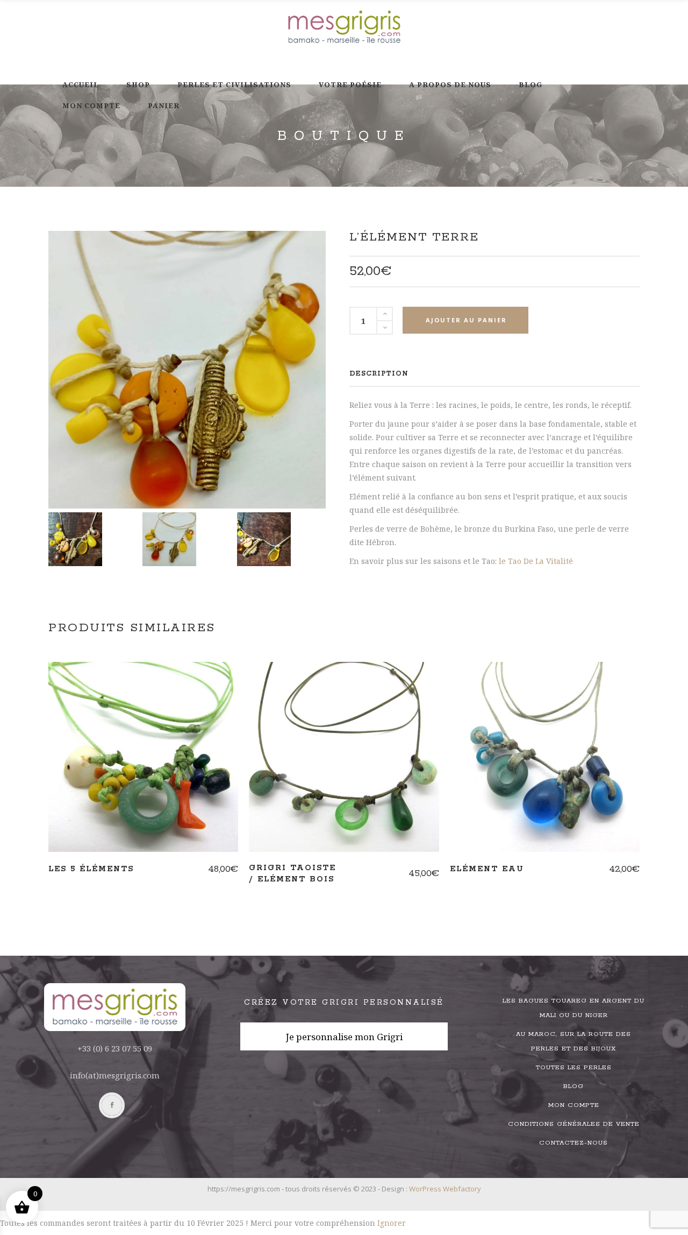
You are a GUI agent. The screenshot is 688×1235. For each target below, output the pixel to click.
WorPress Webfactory (445, 1189)
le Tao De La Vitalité (536, 561)
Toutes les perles (574, 1067)
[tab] (378, 373)
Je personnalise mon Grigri (344, 1037)
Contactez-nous (573, 1143)
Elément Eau (487, 869)
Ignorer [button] (391, 1223)
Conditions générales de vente (574, 1124)
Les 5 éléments (91, 869)
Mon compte (573, 1105)
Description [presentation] (378, 374)
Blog (573, 1086)
